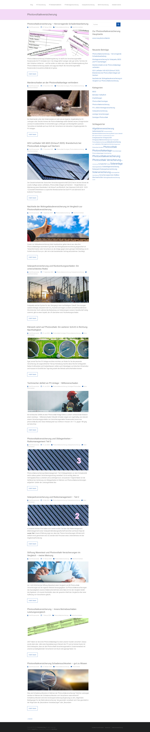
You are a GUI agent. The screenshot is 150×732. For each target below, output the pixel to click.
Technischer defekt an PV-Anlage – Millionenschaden (52, 383)
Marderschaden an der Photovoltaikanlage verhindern (52, 82)
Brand (112, 133)
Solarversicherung (101, 172)
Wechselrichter (97, 177)
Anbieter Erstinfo (116, 4)
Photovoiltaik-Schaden (97, 147)
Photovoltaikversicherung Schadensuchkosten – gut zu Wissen (57, 663)
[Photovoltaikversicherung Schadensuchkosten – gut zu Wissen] (58, 670)
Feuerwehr (116, 140)
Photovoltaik (110, 146)
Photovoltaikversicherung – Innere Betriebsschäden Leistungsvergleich (51, 610)
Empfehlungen (97, 98)
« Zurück (29, 719)
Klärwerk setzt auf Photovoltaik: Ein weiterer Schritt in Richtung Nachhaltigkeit (57, 328)
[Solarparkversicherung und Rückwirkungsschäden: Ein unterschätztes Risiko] (58, 277)
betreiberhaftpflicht (108, 131)
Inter (93, 144)
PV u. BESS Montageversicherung (103, 108)
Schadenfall (102, 164)
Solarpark (96, 169)
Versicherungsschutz (106, 175)
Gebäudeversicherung (114, 142)
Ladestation (98, 144)
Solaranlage (116, 163)
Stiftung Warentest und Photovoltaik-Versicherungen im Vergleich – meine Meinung (53, 554)
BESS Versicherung (103, 4)
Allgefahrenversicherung (103, 128)
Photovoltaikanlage (102, 150)
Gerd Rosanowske (34, 27)
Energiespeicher (97, 137)
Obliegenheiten (117, 144)
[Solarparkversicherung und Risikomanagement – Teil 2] (58, 506)
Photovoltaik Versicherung (106, 159)
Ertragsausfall (107, 137)
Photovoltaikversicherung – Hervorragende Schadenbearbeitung (57, 24)
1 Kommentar (76, 666)
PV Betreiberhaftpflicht (55, 4)
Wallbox (116, 175)
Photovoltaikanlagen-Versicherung (101, 153)
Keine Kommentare (77, 27)
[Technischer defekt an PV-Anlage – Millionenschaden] (58, 392)
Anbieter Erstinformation (98, 727)
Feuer (111, 140)
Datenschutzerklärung (117, 727)
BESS (94, 92)
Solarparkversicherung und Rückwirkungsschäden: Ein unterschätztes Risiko (53, 267)
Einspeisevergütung (107, 135)
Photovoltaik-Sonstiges (63, 86)
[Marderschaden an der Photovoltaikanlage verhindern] (58, 91)
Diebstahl (120, 133)
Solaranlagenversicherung (110, 167)
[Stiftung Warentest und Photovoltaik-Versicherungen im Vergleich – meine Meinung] (58, 562)
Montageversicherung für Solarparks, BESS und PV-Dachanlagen (106, 60)
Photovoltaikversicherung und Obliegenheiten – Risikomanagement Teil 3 (49, 440)
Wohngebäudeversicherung (111, 177)
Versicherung (95, 175)
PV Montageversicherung (71, 4)
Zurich (93, 179)
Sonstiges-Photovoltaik (74, 386)
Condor (116, 133)
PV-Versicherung (41, 4)
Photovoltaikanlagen (116, 151)
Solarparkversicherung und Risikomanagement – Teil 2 (53, 497)
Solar (108, 164)
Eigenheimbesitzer (99, 135)
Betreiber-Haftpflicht (99, 95)
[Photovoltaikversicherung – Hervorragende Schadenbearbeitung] (58, 31)
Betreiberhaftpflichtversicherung (101, 133)
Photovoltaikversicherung (62, 27)
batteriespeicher (98, 131)
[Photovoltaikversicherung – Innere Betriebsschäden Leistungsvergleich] (58, 619)
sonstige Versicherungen (100, 114)
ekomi (113, 135)
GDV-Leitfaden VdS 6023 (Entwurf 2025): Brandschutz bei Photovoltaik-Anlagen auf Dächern (54, 144)
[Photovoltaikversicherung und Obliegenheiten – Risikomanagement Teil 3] (58, 450)
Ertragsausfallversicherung (100, 140)
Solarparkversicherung (88, 4)
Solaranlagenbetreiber (97, 166)
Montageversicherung (107, 144)
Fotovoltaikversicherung (99, 142)
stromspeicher (115, 172)
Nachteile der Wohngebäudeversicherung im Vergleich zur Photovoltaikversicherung (54, 208)
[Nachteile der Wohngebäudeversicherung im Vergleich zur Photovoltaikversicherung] (58, 216)
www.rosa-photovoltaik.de (101, 38)
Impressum (108, 727)
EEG (93, 135)
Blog (31, 4)
